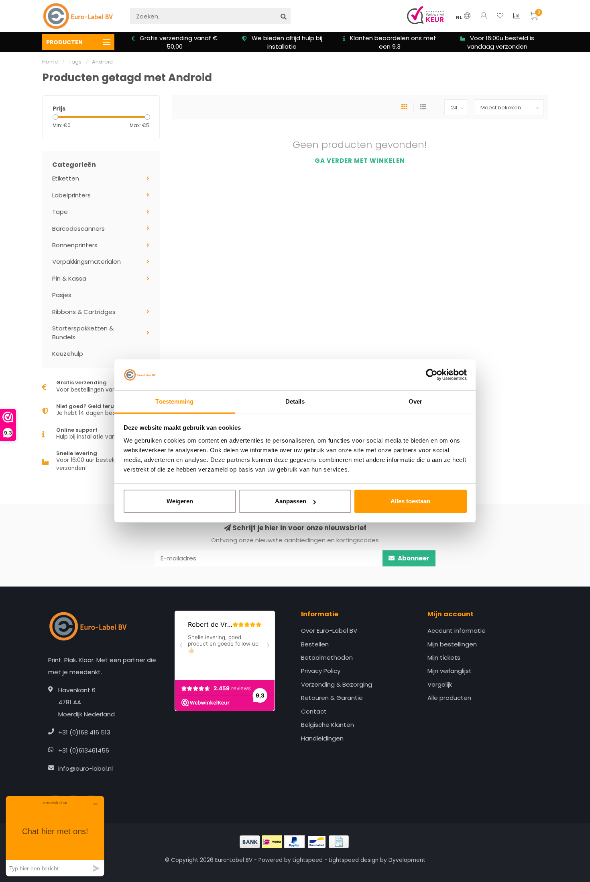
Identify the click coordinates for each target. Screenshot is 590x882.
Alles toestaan (410, 501)
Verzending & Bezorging (336, 684)
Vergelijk (439, 684)
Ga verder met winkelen (360, 160)
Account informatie (456, 630)
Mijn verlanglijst (449, 671)
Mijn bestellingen (452, 644)
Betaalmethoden (327, 657)
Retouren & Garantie (332, 697)
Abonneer (413, 558)
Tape (60, 211)
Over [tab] (415, 401)
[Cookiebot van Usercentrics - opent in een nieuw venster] (432, 375)
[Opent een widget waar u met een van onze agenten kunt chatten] (55, 836)
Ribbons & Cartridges (84, 312)
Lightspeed (308, 860)
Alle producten (449, 697)
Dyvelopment (407, 860)
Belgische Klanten (327, 724)
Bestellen (315, 644)
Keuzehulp (67, 353)
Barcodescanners (78, 228)
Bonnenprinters (75, 245)
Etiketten (65, 178)
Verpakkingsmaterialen (86, 261)
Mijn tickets (443, 657)
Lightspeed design (353, 860)
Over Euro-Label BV (329, 630)
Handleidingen (322, 738)
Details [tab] (295, 401)
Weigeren (180, 501)
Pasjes (61, 295)
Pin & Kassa (69, 278)
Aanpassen (290, 501)
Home (50, 62)
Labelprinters (71, 195)
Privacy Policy (320, 671)
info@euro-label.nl (85, 768)
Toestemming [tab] (174, 401)
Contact (314, 711)
